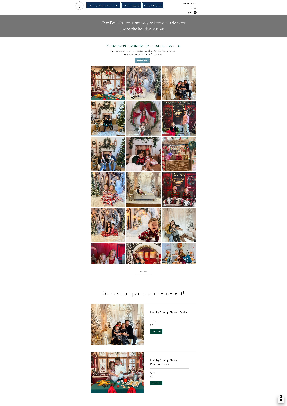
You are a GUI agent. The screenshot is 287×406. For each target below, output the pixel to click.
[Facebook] (195, 12)
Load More (143, 271)
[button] (156, 331)
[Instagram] (190, 12)
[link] (169, 312)
